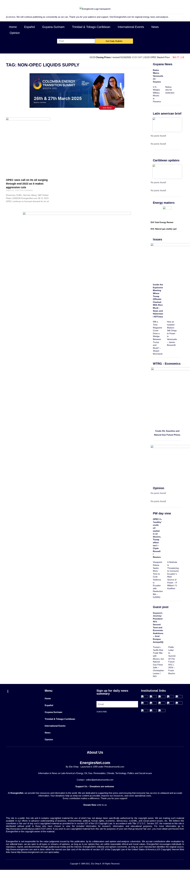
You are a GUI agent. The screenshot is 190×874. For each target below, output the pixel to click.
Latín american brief (167, 113)
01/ (179, 57)
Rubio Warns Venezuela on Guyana (158, 76)
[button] (179, 29)
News (155, 27)
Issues (157, 239)
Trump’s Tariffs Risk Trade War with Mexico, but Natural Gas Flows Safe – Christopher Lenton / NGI (158, 661)
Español (29, 27)
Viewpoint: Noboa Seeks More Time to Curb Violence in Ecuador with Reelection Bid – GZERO (158, 579)
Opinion (15, 32)
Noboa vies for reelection (169, 90)
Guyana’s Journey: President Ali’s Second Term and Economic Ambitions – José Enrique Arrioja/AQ (158, 627)
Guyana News (162, 64)
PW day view (162, 513)
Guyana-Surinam (53, 27)
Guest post (160, 607)
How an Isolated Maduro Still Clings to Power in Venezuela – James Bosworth (172, 333)
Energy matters (164, 202)
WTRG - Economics (166, 363)
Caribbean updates (166, 160)
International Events (131, 27)
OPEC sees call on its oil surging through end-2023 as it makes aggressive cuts (27, 183)
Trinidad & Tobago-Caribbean (91, 27)
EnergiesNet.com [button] (108, 17)
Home (13, 27)
